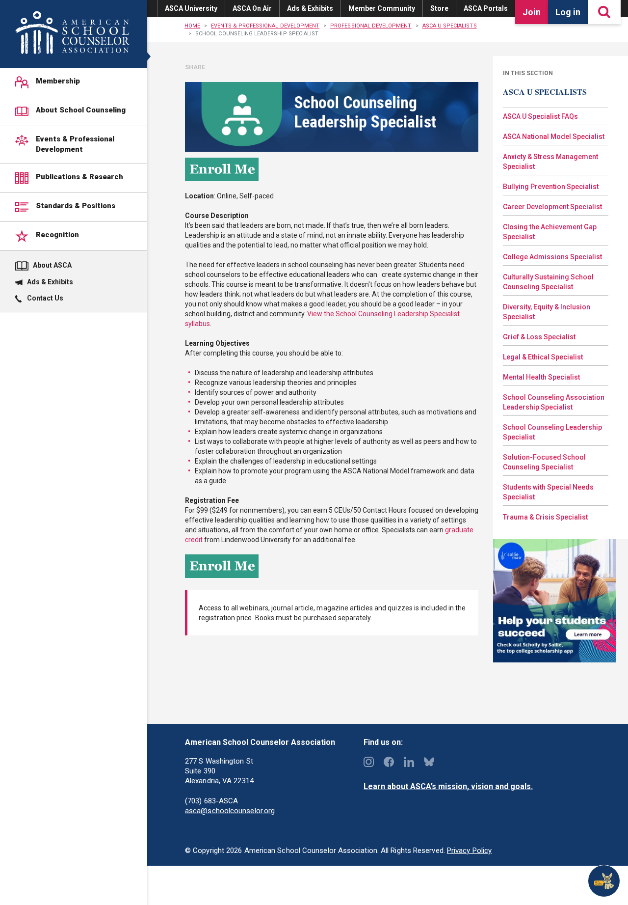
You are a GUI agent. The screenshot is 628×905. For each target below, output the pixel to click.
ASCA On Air (252, 8)
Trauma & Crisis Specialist (545, 517)
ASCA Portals (486, 8)
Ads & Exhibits (310, 8)
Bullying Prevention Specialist (551, 187)
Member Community (381, 8)
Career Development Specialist (552, 207)
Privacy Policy (469, 850)
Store (439, 8)
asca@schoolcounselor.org (230, 810)
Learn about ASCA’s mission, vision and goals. (448, 786)
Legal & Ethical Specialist (543, 357)
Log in (567, 12)
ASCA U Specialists (449, 26)
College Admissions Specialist (552, 257)
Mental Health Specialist (541, 377)
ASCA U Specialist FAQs (540, 116)
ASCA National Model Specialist (553, 136)
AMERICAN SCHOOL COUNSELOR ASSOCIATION (72, 32)
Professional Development (370, 26)
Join (532, 12)
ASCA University (191, 8)
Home (192, 26)
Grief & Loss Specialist (539, 337)
